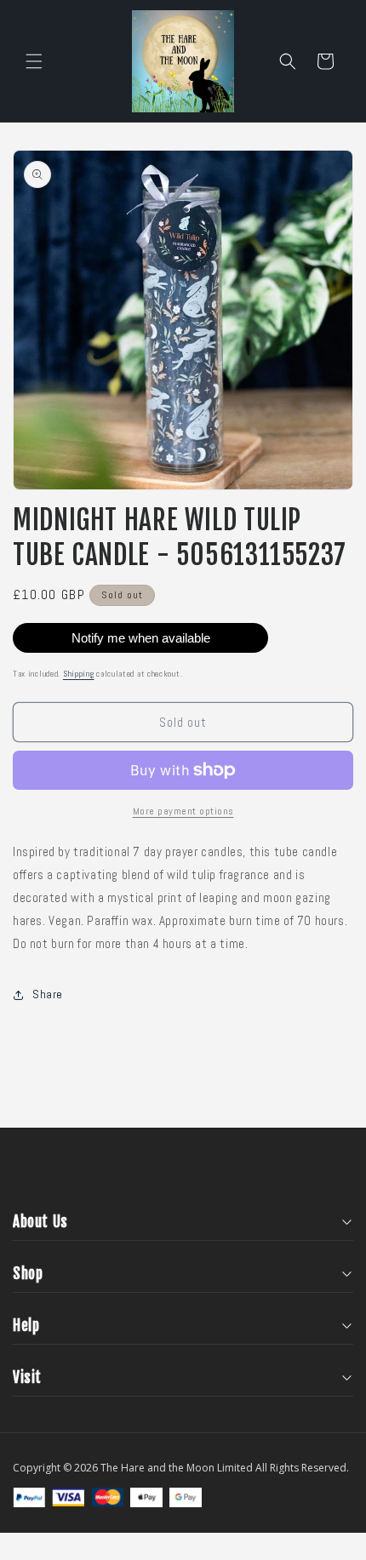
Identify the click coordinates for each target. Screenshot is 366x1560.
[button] (34, 61)
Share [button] (47, 994)
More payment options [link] (183, 811)
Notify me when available (140, 638)
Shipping (78, 673)
